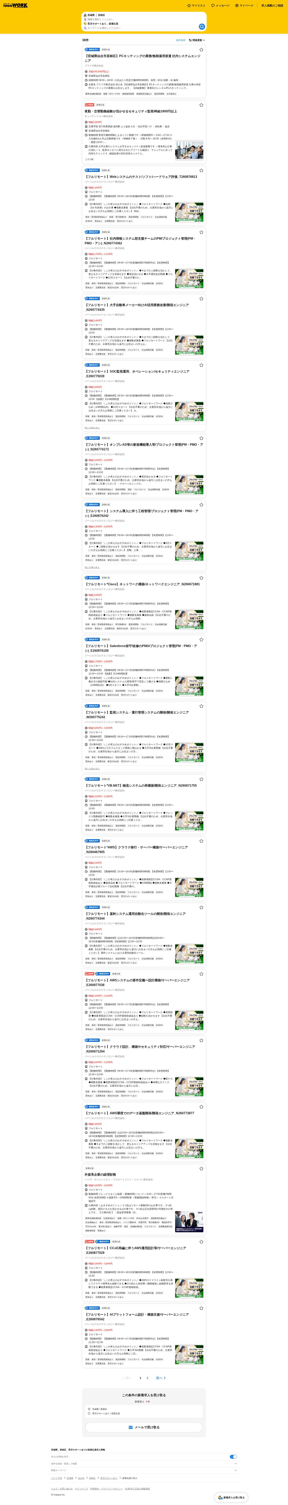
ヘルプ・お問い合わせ (62, 1489)
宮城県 (70, 1478)
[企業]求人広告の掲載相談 (137, 1489)
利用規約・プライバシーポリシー (106, 1489)
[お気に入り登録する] (201, 49)
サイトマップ (81, 1489)
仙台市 (81, 1478)
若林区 (92, 1478)
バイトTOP (56, 1478)
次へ (159, 1378)
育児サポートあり (109, 1478)
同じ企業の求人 (92, 428)
